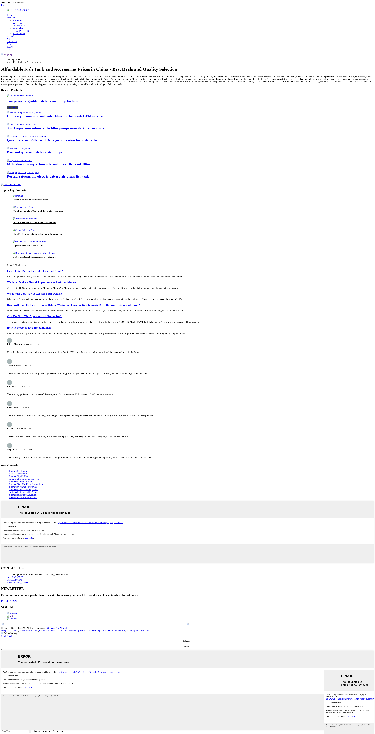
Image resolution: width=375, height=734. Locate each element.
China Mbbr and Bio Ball (113, 630)
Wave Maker (19, 28)
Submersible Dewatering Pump (23, 489)
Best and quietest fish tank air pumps (35, 152)
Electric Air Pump (92, 630)
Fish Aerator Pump (18, 473)
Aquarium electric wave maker (28, 245)
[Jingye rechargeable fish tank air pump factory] (20, 95)
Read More (12, 107)
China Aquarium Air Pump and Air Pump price (61, 630)
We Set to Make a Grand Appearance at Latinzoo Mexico (41, 282)
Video (10, 39)
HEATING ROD (21, 31)
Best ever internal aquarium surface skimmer (35, 257)
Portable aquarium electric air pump (30, 200)
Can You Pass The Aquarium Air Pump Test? (34, 316)
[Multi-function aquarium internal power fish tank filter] (19, 160)
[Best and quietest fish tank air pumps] (18, 148)
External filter (19, 33)
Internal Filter (19, 25)
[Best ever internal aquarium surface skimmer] (34, 253)
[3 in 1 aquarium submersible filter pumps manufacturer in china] (22, 124)
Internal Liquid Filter (18, 476)
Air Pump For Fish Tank (137, 630)
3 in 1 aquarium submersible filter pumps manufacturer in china (55, 128)
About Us (11, 36)
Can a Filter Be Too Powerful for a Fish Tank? (35, 270)
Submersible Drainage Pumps (23, 487)
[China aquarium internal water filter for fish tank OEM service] (24, 112)
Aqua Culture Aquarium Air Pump (25, 479)
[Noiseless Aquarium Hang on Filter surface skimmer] (23, 207)
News (9, 44)
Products (11, 17)
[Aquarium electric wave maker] (31, 241)
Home (10, 15)
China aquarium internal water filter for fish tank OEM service (55, 116)
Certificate (12, 41)
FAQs (10, 46)
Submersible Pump (18, 471)
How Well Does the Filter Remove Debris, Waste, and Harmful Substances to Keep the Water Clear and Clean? (73, 304)
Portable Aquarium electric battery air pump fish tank (48, 176)
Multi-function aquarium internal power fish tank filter (48, 164)
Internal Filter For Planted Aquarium (26, 484)
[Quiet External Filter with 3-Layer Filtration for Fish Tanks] (26, 136)
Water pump (18, 23)
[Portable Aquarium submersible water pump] (27, 218)
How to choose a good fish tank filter (29, 327)
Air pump (17, 20)
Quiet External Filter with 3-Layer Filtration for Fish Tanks (52, 140)
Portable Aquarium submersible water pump (34, 222)
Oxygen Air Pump (9, 630)
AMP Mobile (62, 628)
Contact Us (12, 49)
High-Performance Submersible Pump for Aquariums (38, 234)
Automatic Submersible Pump (23, 492)
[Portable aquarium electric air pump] (18, 196)
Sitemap (50, 628)
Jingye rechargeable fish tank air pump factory (42, 101)
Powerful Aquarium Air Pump (23, 497)
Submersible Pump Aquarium (22, 495)
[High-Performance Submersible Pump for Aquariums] (24, 230)
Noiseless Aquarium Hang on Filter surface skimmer (38, 211)
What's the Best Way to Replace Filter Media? (34, 293)
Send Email (6, 636)
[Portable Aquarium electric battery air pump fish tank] (23, 172)
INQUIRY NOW (9, 601)
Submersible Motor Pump (21, 481)
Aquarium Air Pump (28, 630)
